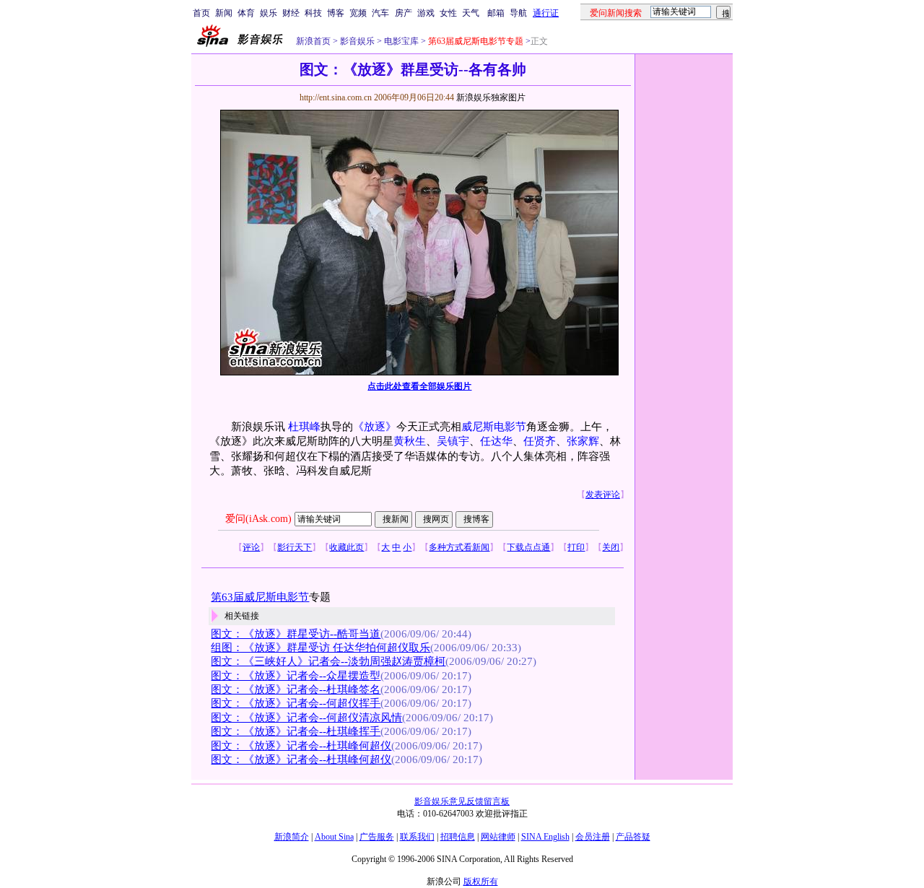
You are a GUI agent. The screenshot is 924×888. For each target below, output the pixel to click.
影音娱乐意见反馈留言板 (462, 801)
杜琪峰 (304, 426)
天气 (470, 13)
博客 (335, 13)
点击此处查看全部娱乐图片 (419, 386)
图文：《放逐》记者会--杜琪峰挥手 (295, 731)
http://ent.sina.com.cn (337, 97)
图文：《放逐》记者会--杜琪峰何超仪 (301, 746)
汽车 (380, 13)
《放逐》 (374, 426)
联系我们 (417, 837)
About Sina (334, 837)
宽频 (358, 13)
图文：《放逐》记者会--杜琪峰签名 (295, 689)
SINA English (545, 837)
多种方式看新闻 (459, 547)
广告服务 (376, 837)
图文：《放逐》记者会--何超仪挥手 (295, 703)
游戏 (426, 13)
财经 (291, 13)
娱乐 (268, 13)
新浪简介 (291, 837)
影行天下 (294, 547)
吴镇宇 (453, 441)
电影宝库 (400, 41)
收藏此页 (346, 547)
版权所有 (480, 881)
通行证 (546, 13)
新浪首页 (313, 41)
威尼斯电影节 (493, 426)
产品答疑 (633, 837)
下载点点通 (528, 547)
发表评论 (602, 494)
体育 (246, 13)
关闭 (610, 547)
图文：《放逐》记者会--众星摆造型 (295, 676)
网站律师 (498, 837)
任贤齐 (539, 441)
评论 (251, 547)
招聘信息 (457, 837)
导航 (518, 13)
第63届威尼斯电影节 (260, 597)
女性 (448, 13)
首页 (201, 13)
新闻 (223, 13)
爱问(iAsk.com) (258, 518)
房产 (403, 13)
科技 (313, 13)
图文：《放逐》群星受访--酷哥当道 (295, 634)
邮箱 (496, 13)
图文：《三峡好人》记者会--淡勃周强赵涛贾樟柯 (328, 661)
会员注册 (592, 837)
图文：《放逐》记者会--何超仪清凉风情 (306, 717)
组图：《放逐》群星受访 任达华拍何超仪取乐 (320, 647)
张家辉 (583, 441)
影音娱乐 (357, 41)
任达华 (496, 441)
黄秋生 (409, 441)
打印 (576, 547)
